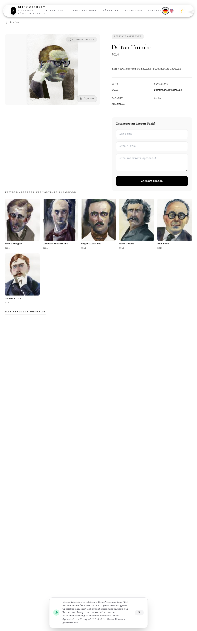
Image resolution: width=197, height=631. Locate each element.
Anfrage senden (152, 181)
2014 (115, 54)
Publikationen (85, 11)
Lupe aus (89, 99)
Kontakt (155, 11)
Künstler (111, 11)
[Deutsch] (165, 10)
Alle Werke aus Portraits (25, 312)
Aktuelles (133, 11)
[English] (172, 11)
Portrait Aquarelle (127, 36)
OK (139, 612)
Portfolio (54, 11)
